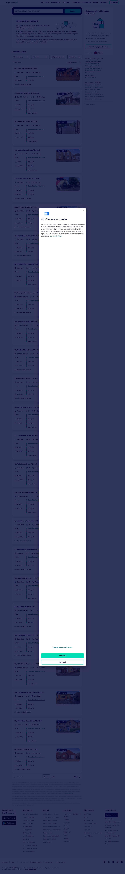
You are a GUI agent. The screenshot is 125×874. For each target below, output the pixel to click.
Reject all (62, 662)
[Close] (83, 210)
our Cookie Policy (56, 236)
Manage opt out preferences (62, 647)
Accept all (62, 656)
